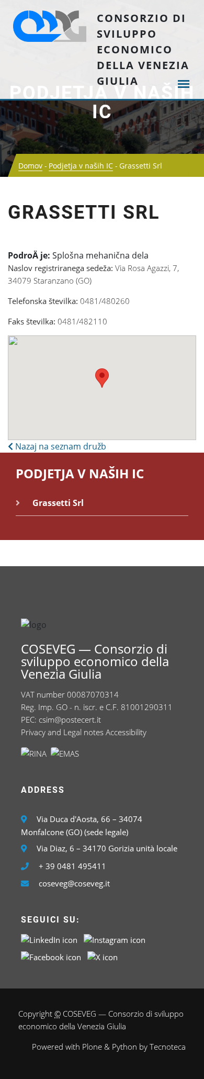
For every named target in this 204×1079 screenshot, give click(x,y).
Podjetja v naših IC (102, 102)
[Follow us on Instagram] (114, 939)
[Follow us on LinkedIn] (49, 939)
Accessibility (126, 732)
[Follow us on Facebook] (51, 956)
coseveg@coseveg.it (74, 883)
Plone (92, 1046)
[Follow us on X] (102, 956)
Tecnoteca (168, 1046)
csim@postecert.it (70, 719)
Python (124, 1046)
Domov (30, 166)
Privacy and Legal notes (62, 732)
